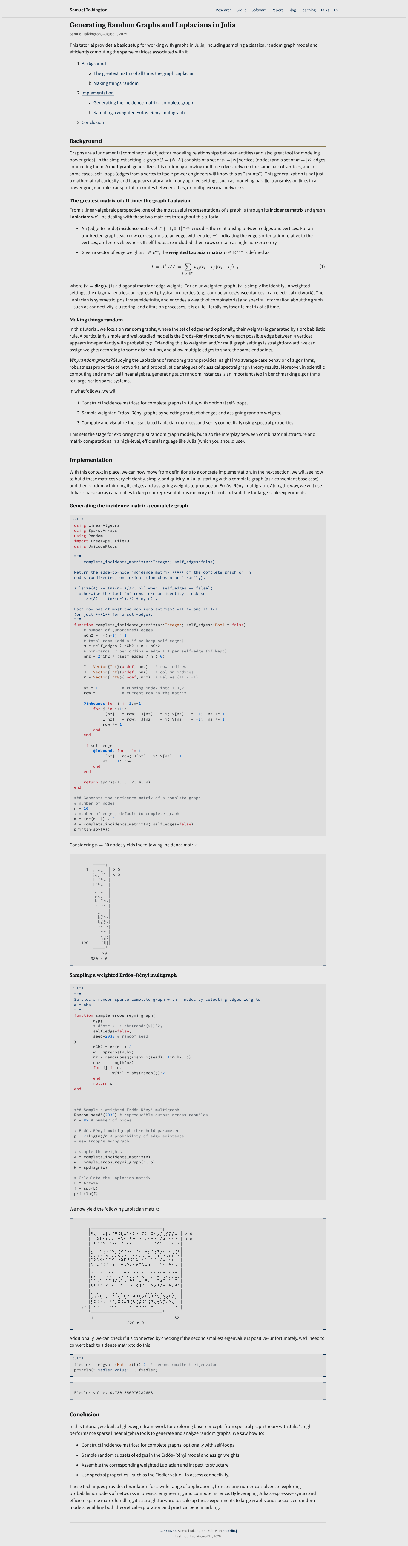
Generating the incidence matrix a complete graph (143, 102)
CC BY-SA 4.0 (168, 1530)
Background (94, 63)
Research (223, 10)
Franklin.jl (230, 1530)
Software (259, 10)
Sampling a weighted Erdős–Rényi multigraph (139, 112)
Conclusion (93, 122)
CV (336, 10)
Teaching (308, 10)
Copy (317, 520)
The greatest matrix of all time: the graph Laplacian (144, 73)
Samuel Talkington (89, 10)
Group (241, 10)
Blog (292, 10)
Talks (324, 10)
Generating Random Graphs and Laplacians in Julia (153, 25)
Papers (277, 10)
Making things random (116, 83)
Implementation (98, 93)
